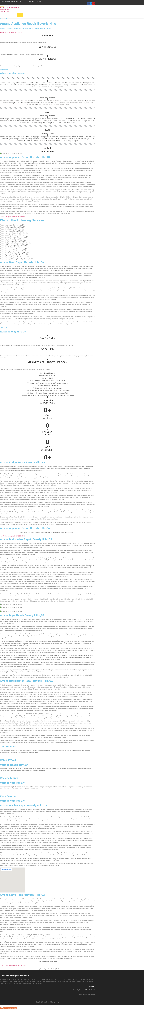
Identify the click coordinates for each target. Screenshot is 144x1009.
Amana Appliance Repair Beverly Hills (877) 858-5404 (9, 10)
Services (37, 15)
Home (20, 15)
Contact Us (56, 15)
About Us (28, 15)
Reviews (46, 15)
